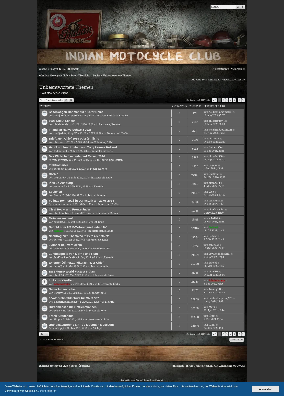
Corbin (53, 174)
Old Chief (59, 177)
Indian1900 (60, 151)
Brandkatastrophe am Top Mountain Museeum (81, 324)
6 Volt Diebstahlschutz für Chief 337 (74, 298)
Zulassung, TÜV (103, 142)
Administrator (62, 284)
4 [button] (230, 100)
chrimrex (59, 142)
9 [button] (239, 100)
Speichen (55, 191)
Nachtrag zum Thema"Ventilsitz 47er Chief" (79, 236)
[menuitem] (62, 69)
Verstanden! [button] (265, 389)
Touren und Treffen (118, 133)
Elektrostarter (58, 165)
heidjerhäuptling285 (65, 115)
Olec (56, 195)
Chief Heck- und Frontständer (69, 209)
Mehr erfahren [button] (48, 390)
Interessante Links (102, 230)
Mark (57, 310)
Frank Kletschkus (61, 316)
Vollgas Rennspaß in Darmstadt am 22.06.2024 (81, 200)
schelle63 (59, 221)
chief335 (59, 275)
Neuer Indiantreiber (62, 289)
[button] (214, 100)
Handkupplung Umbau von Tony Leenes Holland (83, 147)
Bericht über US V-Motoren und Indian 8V (78, 227)
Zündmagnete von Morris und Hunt (73, 253)
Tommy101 (60, 292)
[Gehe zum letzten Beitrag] (234, 111)
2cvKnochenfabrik (64, 257)
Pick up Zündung (61, 183)
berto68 (58, 239)
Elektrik (98, 186)
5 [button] (234, 100)
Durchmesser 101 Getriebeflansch (73, 307)
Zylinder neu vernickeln (65, 245)
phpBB (132, 380)
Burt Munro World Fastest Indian (72, 271)
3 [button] (226, 100)
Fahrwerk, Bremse (117, 115)
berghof (58, 168)
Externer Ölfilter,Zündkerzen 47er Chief (76, 262)
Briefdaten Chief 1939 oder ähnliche (74, 138)
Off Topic (99, 221)
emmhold (59, 186)
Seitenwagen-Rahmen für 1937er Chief (76, 112)
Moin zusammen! (61, 218)
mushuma (63, 204)
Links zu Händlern (61, 280)
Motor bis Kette (104, 151)
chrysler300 (64, 159)
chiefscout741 (62, 124)
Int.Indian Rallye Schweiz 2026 (70, 129)
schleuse (59, 248)
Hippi (57, 319)
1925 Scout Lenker (62, 120)
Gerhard (58, 230)
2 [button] (223, 100)
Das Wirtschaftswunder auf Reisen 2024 (77, 156)
